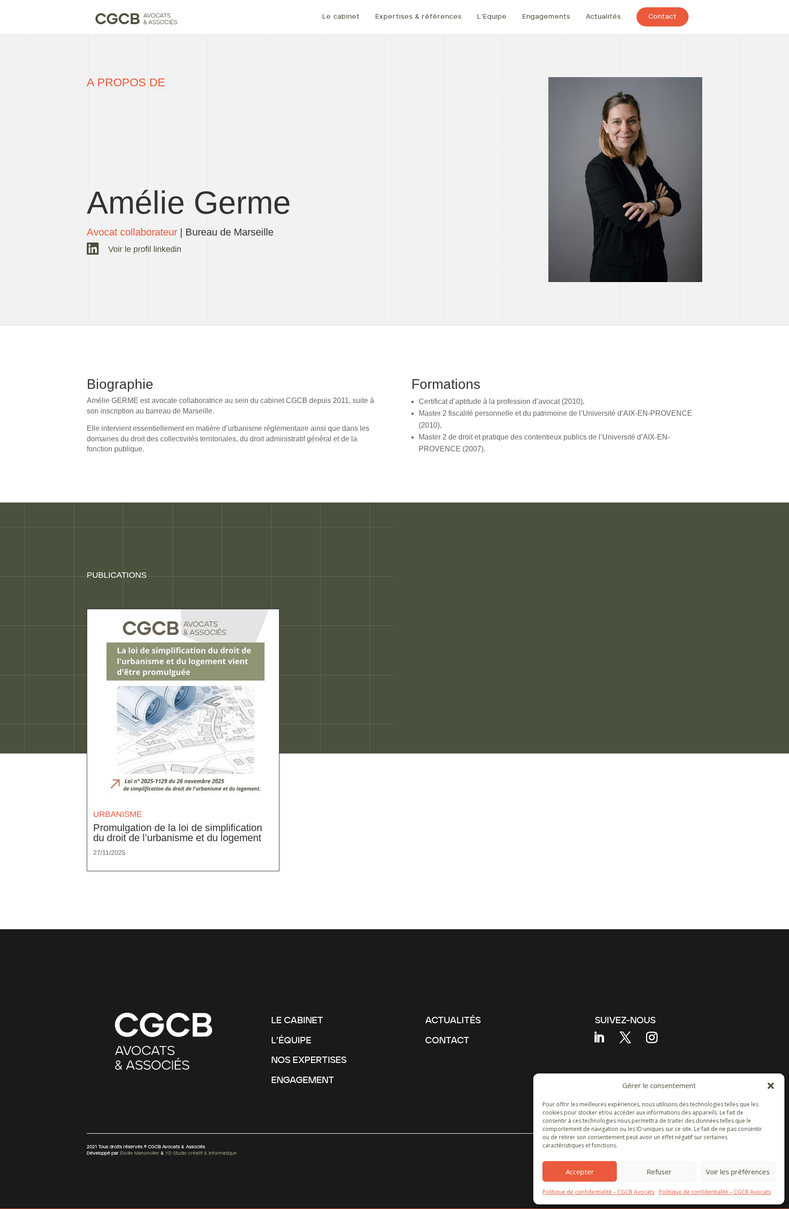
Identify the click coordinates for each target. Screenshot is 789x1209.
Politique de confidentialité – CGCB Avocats (598, 1192)
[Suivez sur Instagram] (651, 1037)
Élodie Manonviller (139, 1153)
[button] (770, 1085)
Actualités (603, 17)
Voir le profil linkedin (144, 249)
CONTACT (447, 1040)
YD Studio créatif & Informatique (201, 1153)
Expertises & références (418, 17)
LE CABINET (297, 1020)
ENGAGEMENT (302, 1080)
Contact (662, 17)
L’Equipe (492, 17)
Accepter (580, 1171)
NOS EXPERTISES (309, 1060)
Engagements (546, 17)
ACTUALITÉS (453, 1020)
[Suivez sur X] (625, 1037)
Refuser (659, 1171)
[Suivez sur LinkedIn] (598, 1037)
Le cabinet (341, 17)
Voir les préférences (738, 1171)
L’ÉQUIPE (291, 1040)
